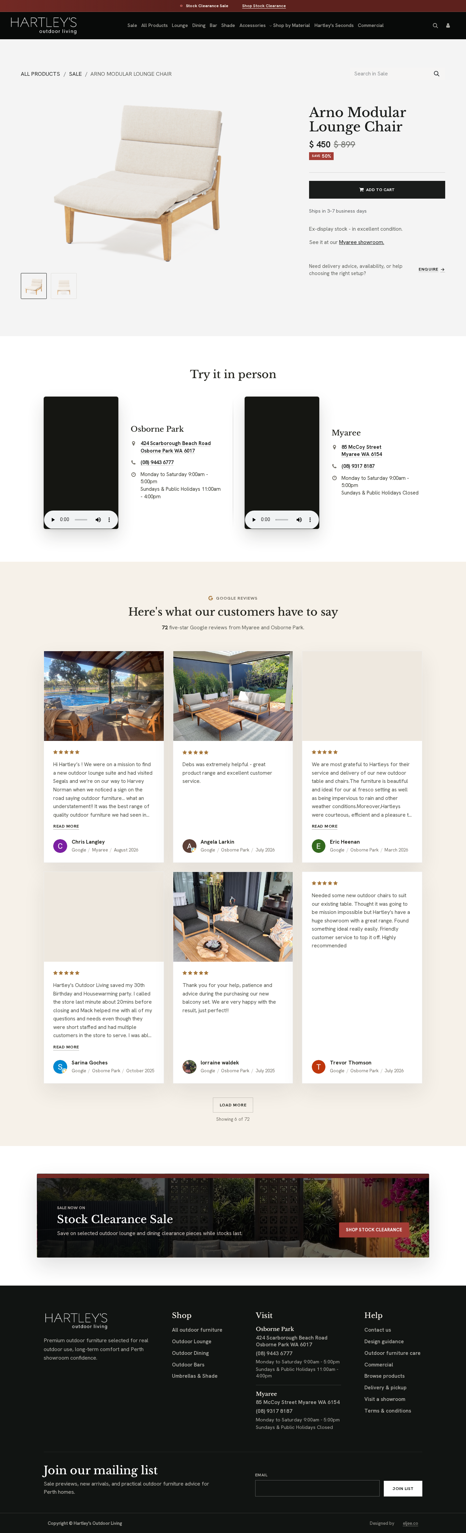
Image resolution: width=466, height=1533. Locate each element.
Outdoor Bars (188, 1364)
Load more (233, 1105)
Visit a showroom (384, 1399)
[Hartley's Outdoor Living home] (37, 26)
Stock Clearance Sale (207, 6)
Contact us (377, 1330)
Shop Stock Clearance (264, 6)
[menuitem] (132, 25)
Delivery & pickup (385, 1387)
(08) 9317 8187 (358, 466)
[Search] (436, 74)
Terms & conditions (387, 1410)
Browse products (384, 1376)
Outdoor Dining (190, 1353)
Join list (403, 1488)
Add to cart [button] (380, 189)
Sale (75, 73)
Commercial (378, 1364)
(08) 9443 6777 (157, 462)
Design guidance (384, 1341)
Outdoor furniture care (392, 1353)
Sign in (448, 25)
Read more (66, 826)
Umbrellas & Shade (195, 1376)
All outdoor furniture (197, 1330)
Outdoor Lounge (192, 1341)
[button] (435, 25)
